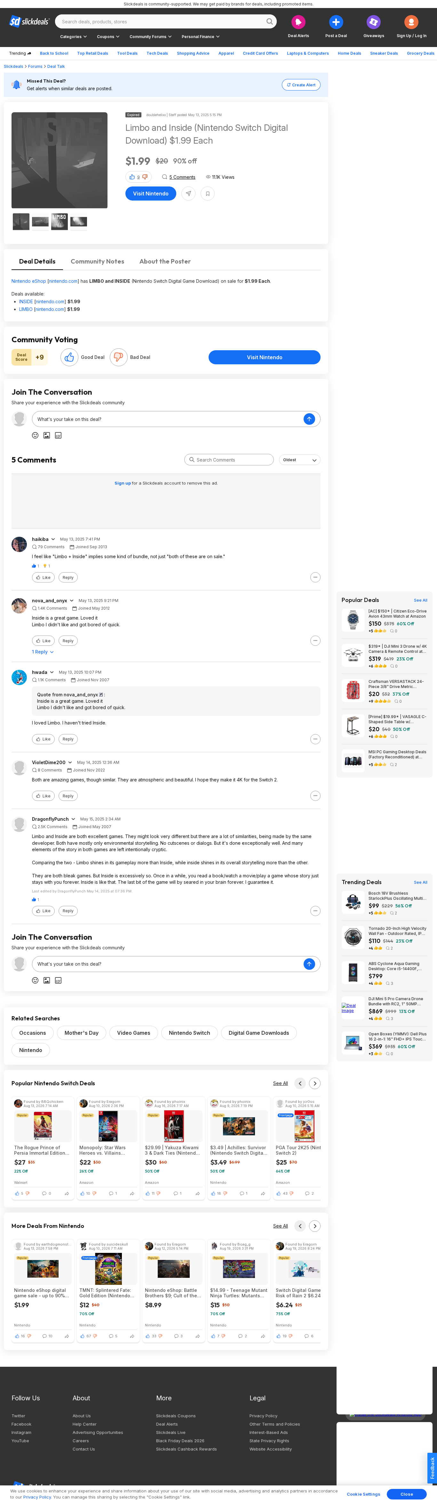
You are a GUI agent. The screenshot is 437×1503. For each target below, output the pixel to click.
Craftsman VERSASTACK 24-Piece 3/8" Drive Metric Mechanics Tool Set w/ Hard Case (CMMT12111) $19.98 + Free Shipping (396, 684)
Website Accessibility (271, 1449)
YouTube (20, 1440)
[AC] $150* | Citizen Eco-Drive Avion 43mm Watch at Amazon (398, 614)
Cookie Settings (363, 1494)
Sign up (123, 483)
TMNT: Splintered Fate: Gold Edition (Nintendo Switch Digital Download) (107, 1292)
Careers (81, 1440)
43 (285, 1193)
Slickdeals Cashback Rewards (186, 1449)
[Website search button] (270, 21)
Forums (35, 66)
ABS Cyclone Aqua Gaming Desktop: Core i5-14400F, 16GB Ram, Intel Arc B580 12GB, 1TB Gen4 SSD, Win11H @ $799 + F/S (398, 966)
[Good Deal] (69, 357)
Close (407, 1494)
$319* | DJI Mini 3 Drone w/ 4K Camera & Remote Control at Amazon (398, 649)
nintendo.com (63, 281)
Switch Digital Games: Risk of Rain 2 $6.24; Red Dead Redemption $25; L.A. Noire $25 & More (304, 1292)
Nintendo (30, 1050)
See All (280, 1083)
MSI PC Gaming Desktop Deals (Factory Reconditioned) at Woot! (397, 754)
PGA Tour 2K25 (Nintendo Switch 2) (304, 1150)
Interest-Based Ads (269, 1432)
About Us (82, 1415)
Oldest (289, 459)
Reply (68, 577)
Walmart (21, 1182)
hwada (39, 672)
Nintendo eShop (29, 281)
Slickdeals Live (171, 1432)
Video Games (133, 1033)
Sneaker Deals (384, 53)
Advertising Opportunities (98, 1432)
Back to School (54, 53)
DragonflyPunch (50, 819)
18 (219, 1193)
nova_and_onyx (49, 600)
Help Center (85, 1424)
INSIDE (26, 301)
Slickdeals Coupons (176, 1415)
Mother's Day (82, 1033)
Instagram (21, 1432)
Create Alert (303, 85)
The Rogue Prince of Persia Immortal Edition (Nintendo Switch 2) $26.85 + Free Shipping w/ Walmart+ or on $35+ (41, 1150)
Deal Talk (56, 66)
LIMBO (26, 309)
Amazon (86, 1182)
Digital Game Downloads (259, 1033)
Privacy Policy (263, 1415)
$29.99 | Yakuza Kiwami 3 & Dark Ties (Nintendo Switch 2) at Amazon (172, 1150)
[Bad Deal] (119, 357)
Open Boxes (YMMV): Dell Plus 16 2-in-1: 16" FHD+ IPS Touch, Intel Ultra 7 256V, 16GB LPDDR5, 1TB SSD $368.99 (398, 1037)
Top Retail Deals (92, 53)
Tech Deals (157, 53)
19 (285, 1336)
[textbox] (168, 419)
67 (88, 1336)
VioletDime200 (49, 762)
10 (88, 1193)
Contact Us (84, 1449)
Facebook (21, 1424)
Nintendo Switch (189, 1033)
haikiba (40, 539)
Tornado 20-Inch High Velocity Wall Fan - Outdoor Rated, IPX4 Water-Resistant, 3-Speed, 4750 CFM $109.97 (398, 931)
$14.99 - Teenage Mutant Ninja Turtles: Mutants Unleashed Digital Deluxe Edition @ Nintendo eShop (238, 1292)
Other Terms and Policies (275, 1424)
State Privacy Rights (269, 1440)
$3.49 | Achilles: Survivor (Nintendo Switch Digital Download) (238, 1150)
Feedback (432, 1468)
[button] (411, 26)
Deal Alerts (167, 1424)
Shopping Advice (193, 53)
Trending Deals (362, 882)
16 (23, 1336)
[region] (218, 1494)
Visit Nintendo (151, 193)
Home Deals (349, 53)
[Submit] (192, 459)
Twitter (18, 1415)
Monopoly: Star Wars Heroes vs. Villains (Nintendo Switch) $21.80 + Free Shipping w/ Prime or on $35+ (107, 1150)
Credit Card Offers (260, 53)
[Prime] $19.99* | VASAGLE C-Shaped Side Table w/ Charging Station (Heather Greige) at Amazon (397, 719)
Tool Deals (127, 53)
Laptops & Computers (308, 53)
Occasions (32, 1033)
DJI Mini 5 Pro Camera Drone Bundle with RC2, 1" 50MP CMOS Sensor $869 (396, 1001)
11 (153, 1193)
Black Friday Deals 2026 (180, 1440)
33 (154, 1336)
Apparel (226, 53)
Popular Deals (360, 600)
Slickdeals (13, 66)
